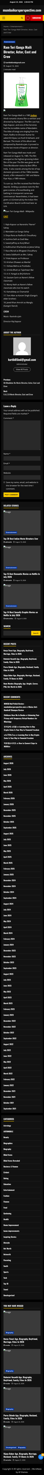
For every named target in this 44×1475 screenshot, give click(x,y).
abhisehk (8, 542)
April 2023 (7, 997)
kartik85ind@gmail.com (15, 62)
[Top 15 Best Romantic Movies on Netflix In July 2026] (22, 558)
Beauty (6, 1137)
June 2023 (7, 985)
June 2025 (7, 845)
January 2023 (9, 1014)
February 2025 (9, 868)
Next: (18, 393)
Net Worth (7, 1248)
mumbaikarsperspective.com (22, 10)
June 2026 (7, 775)
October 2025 (9, 821)
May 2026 (7, 780)
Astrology (7, 1125)
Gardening (7, 1213)
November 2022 (10, 1026)
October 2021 (9, 1102)
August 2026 (8, 763)
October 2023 (9, 962)
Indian (33, 115)
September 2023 (10, 968)
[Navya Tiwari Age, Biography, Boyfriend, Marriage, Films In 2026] (22, 1323)
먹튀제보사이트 (10, 743)
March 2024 (8, 933)
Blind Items (8, 1154)
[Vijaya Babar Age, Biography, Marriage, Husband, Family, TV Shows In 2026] (22, 1437)
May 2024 (7, 921)
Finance (6, 1201)
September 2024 (10, 897)
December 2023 (10, 950)
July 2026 (7, 769)
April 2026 (8, 786)
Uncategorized (9, 1295)
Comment (9, 418)
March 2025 (8, 862)
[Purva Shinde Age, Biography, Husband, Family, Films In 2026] (22, 1399)
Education (7, 1184)
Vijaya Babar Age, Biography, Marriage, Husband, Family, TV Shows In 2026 (20, 1455)
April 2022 (7, 1067)
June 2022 (7, 1056)
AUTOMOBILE (8, 1131)
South (6, 1266)
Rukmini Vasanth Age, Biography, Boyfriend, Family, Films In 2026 (18, 1379)
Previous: (22, 382)
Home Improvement (11, 1225)
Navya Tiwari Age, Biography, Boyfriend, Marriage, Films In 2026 (21, 1340)
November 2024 (10, 886)
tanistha (8, 1460)
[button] (3, 17)
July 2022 (7, 1050)
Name (7, 453)
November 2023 (10, 956)
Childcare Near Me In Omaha (14, 715)
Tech (5, 1277)
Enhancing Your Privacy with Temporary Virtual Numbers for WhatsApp (21, 718)
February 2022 (9, 1079)
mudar (7, 1345)
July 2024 (7, 909)
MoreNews (37, 1469)
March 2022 (8, 1073)
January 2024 (9, 944)
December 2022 (10, 1020)
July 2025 (7, 839)
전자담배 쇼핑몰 (10, 726)
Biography (7, 1149)
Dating (6, 1178)
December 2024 (10, 880)
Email (7, 463)
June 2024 (7, 915)
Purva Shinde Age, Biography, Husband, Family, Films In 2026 (20, 1417)
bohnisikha (9, 619)
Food (5, 1207)
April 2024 (7, 927)
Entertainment (9, 42)
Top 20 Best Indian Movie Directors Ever (21, 538)
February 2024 (9, 938)
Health (6, 1219)
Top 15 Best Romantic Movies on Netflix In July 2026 (22, 575)
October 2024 (9, 892)
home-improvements (11, 1230)
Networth (7, 1254)
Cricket (6, 1172)
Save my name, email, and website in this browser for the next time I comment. (22, 485)
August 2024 (8, 903)
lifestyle (7, 1242)
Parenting (7, 1260)
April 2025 (7, 856)
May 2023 (7, 991)
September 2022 (10, 1038)
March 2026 (8, 792)
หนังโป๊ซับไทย (9, 734)
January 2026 (9, 804)
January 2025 (9, 874)
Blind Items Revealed (12, 1160)
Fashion (6, 1195)
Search (7, 626)
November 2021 (9, 1096)
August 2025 (8, 833)
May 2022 (7, 1061)
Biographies (8, 1143)
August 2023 (8, 974)
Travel (6, 1289)
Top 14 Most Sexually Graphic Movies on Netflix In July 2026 (21, 614)
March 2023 (8, 1003)
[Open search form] (22, 18)
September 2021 (10, 1108)
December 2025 (10, 810)
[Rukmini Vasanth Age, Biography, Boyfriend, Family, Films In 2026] (22, 1361)
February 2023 (9, 1009)
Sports (6, 1272)
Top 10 (6, 1283)
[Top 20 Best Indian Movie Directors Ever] (22, 522)
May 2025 (7, 851)
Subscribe (36, 17)
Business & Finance (11, 1166)
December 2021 (9, 1091)
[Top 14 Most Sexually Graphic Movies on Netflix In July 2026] (22, 596)
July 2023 (7, 979)
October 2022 (9, 1032)
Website (7, 473)
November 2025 (10, 815)
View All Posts (22, 369)
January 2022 (9, 1085)
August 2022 (8, 1044)
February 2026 (9, 798)
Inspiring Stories (10, 1236)
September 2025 (10, 827)
